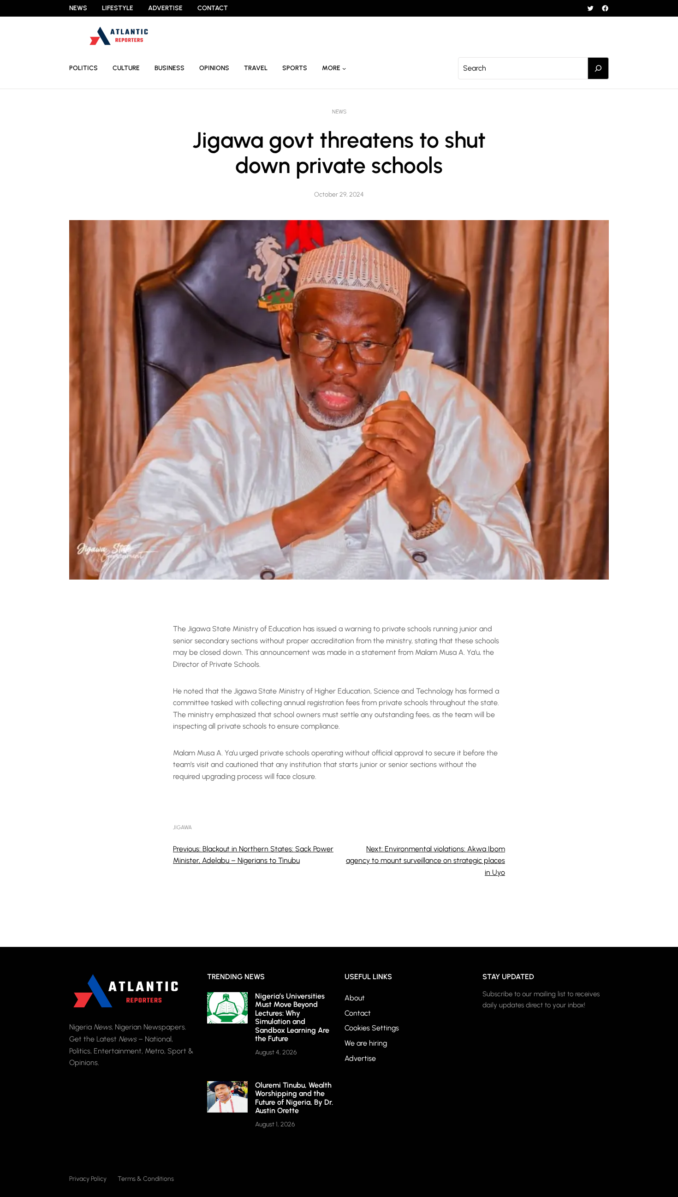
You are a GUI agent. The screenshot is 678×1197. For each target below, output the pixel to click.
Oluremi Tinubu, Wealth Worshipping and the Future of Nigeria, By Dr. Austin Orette (294, 1098)
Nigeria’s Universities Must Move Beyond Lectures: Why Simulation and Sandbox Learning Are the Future (292, 1017)
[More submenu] (344, 68)
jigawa (182, 827)
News (339, 111)
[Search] (598, 68)
